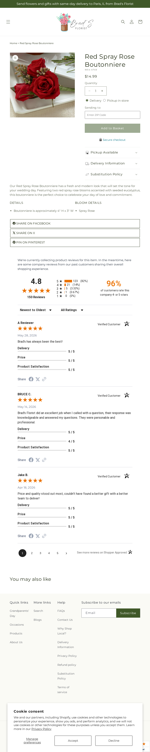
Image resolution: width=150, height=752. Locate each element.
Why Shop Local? (64, 631)
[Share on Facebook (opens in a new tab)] (31, 379)
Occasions (17, 624)
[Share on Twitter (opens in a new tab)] (37, 379)
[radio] (75, 281)
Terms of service (63, 689)
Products (16, 633)
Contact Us (65, 620)
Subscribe (128, 613)
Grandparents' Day (19, 613)
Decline (113, 740)
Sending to (98, 108)
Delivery (96, 100)
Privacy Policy (41, 729)
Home (13, 43)
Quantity (91, 83)
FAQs (61, 611)
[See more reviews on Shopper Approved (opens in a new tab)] (44, 379)
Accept (73, 740)
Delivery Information (65, 644)
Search (38, 611)
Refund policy (66, 665)
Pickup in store (118, 100)
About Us (16, 642)
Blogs (38, 620)
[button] (8, 22)
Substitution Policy (65, 676)
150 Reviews (41, 297)
